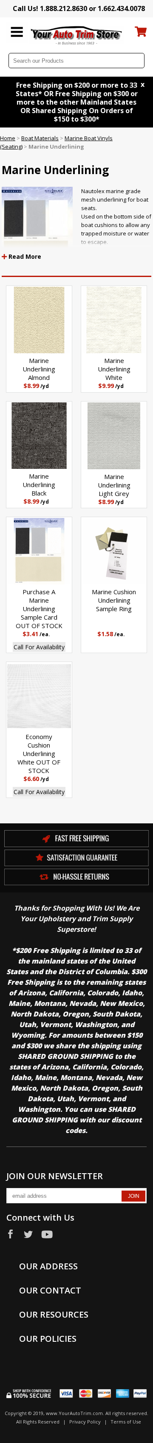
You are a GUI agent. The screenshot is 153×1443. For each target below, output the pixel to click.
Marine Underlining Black (39, 484)
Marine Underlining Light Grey (114, 485)
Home (7, 138)
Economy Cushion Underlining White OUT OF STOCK (38, 753)
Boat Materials (40, 138)
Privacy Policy (85, 1421)
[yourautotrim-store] (77, 35)
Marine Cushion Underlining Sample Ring (114, 600)
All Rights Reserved (38, 1421)
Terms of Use (125, 1421)
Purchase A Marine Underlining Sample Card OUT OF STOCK (39, 608)
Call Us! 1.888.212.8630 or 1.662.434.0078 (79, 8)
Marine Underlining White (114, 369)
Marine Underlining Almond (39, 369)
